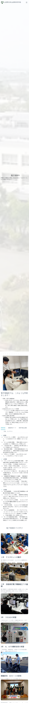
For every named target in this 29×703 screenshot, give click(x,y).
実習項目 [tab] (3, 428)
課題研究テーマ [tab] (12, 428)
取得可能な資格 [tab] (23, 428)
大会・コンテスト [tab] (8, 431)
